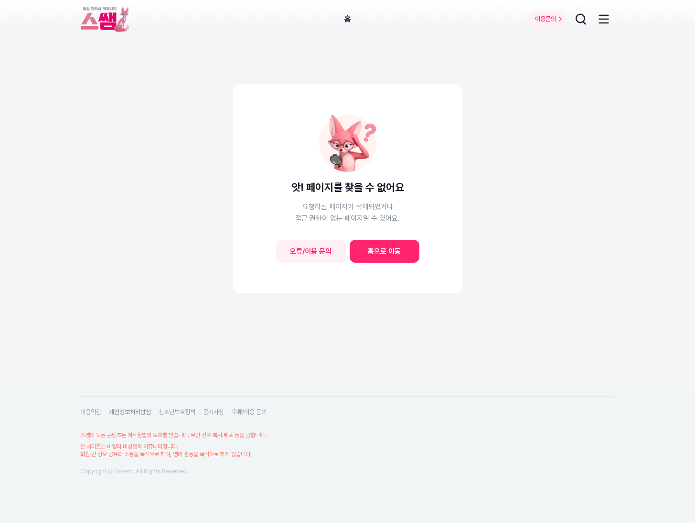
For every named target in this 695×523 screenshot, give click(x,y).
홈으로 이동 (384, 251)
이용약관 (90, 412)
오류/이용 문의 (310, 251)
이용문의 (545, 18)
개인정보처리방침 (130, 412)
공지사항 (213, 412)
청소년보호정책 (177, 412)
